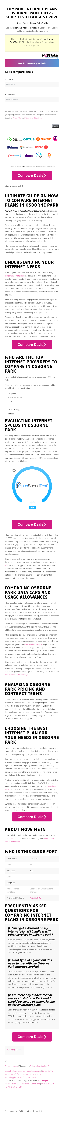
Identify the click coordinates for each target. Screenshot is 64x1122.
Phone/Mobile (10, 95)
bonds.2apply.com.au (13, 1077)
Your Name (9, 79)
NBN (6, 565)
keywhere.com (35, 1074)
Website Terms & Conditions (33, 118)
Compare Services (30, 1077)
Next (56, 126)
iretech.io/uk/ (47, 1071)
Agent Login (43, 1081)
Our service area (11, 1066)
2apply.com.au (22, 1074)
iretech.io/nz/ (10, 1074)
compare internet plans (14, 276)
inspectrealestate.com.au (15, 1071)
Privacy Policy (17, 118)
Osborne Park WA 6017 (39, 1066)
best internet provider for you (17, 675)
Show (19, 1050)
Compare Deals (30, 175)
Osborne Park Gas (12, 839)
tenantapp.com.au (33, 1071)
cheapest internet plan (33, 644)
